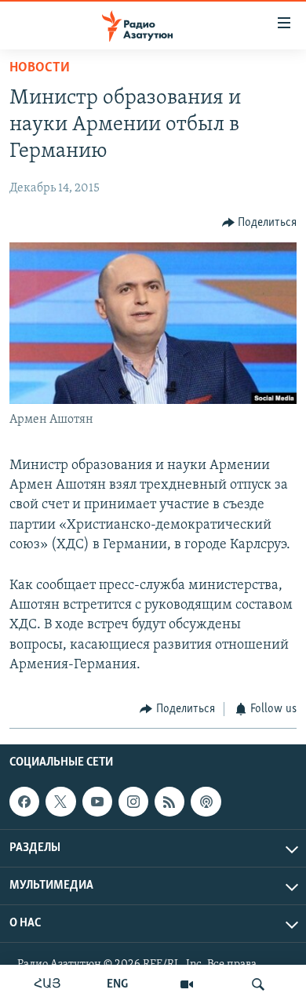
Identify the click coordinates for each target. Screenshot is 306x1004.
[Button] (259, 223)
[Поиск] (258, 984)
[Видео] (186, 984)
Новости (39, 68)
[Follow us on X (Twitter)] (60, 802)
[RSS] (169, 802)
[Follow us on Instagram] (133, 802)
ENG (117, 984)
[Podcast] (205, 802)
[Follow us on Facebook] (24, 802)
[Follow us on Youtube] (97, 802)
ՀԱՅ (47, 984)
